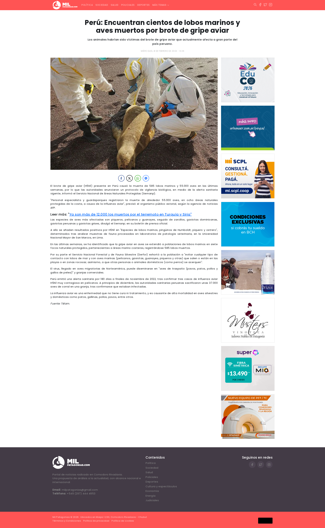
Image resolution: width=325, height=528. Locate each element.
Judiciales (152, 500)
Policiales (128, 5)
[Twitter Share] (129, 178)
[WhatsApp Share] (138, 178)
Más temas (159, 5)
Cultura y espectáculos (161, 486)
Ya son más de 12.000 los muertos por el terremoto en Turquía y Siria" (130, 214)
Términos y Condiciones (66, 520)
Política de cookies (123, 520)
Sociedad (101, 5)
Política (87, 5)
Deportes (143, 5)
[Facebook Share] (121, 178)
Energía (151, 495)
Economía (152, 491)
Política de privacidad (96, 520)
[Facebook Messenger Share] (146, 178)
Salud (114, 5)
